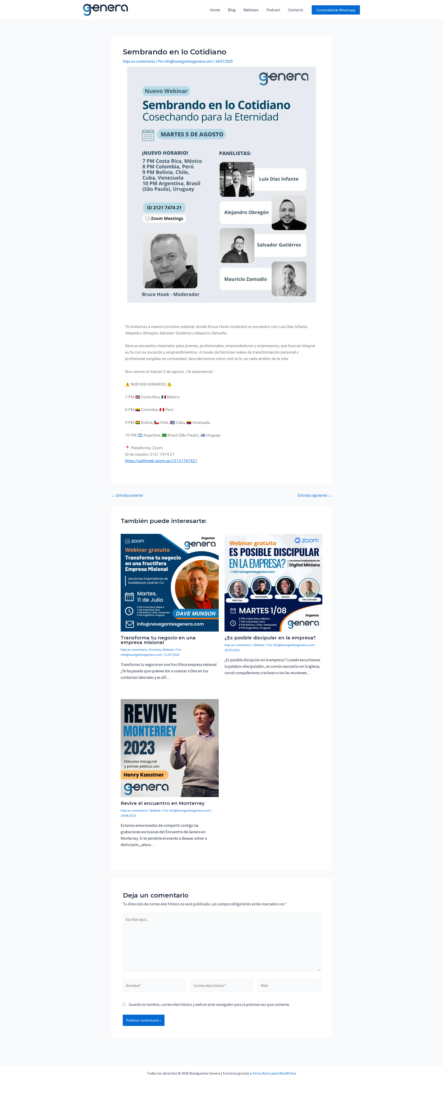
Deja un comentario (139, 61)
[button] (336, 10)
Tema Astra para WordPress (274, 1073)
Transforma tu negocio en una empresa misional (158, 640)
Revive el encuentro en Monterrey (163, 803)
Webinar (168, 649)
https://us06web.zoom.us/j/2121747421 (161, 460)
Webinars (251, 9)
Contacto (295, 9)
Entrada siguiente (315, 495)
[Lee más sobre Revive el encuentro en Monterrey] (170, 747)
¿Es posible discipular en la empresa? (270, 638)
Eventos (155, 649)
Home (215, 9)
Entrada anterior (127, 495)
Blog (232, 9)
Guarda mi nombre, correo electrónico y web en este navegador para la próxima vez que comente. (209, 1004)
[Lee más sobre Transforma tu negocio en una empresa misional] (170, 582)
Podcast (273, 9)
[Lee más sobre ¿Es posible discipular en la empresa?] (273, 582)
